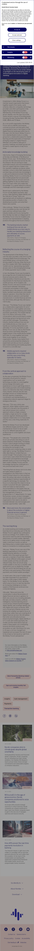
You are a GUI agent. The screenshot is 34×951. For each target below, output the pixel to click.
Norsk (7, 7)
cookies (13, 23)
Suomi (16, 7)
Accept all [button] (17, 29)
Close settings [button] (16, 40)
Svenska (11, 7)
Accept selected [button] (17, 35)
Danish (4, 7)
